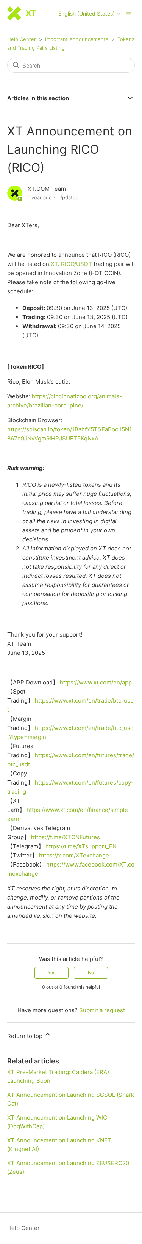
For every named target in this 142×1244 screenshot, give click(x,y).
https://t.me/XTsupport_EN (81, 846)
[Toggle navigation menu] (128, 13)
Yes (51, 972)
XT (54, 263)
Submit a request (102, 1010)
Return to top (25, 1036)
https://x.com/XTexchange (74, 855)
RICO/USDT (76, 263)
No (91, 972)
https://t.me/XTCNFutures (65, 837)
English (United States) (87, 14)
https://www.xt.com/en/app (96, 682)
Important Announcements (76, 39)
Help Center (21, 39)
